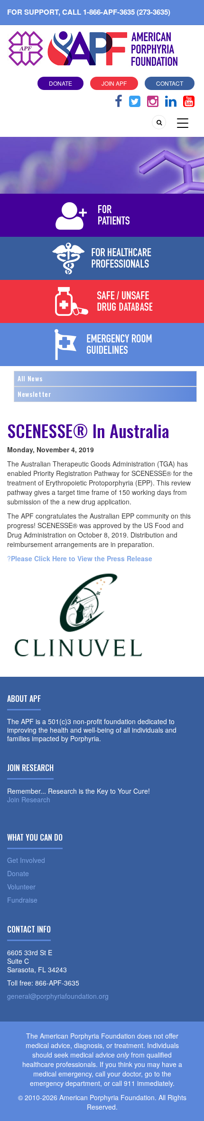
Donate (60, 83)
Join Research (28, 799)
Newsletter (35, 394)
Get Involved (26, 860)
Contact (169, 83)
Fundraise (22, 900)
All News (30, 378)
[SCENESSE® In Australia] (78, 614)
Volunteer (21, 886)
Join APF (114, 83)
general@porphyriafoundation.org (58, 996)
